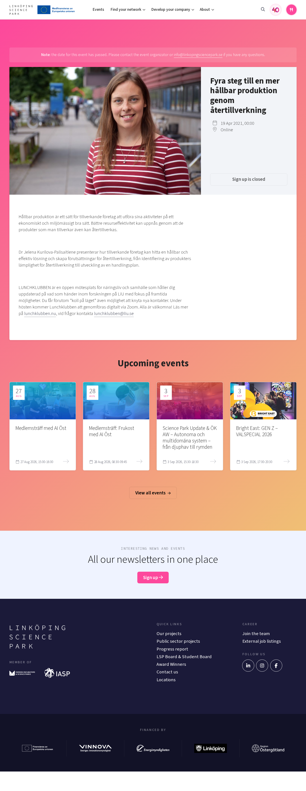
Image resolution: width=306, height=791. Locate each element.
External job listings (261, 641)
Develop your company (170, 9)
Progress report (172, 649)
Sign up (151, 577)
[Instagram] (262, 665)
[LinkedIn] (248, 665)
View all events (150, 493)
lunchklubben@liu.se (114, 313)
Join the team (256, 633)
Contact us (167, 672)
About (205, 9)
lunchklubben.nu (40, 313)
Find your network (125, 9)
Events (98, 9)
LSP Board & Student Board (184, 656)
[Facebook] (276, 665)
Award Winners (171, 664)
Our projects (169, 633)
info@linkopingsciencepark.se (198, 55)
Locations (166, 680)
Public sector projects (178, 641)
